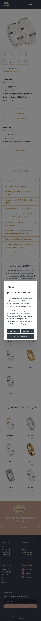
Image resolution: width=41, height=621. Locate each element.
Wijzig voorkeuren (20, 336)
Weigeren (13, 331)
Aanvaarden (27, 331)
